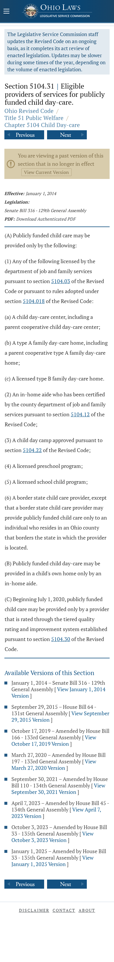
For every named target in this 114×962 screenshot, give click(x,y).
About (87, 910)
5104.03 (60, 281)
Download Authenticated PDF (45, 219)
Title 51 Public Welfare (33, 118)
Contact (64, 910)
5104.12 (80, 414)
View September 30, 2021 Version (58, 788)
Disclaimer (34, 910)
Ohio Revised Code (28, 111)
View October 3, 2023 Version (52, 836)
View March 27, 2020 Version (53, 764)
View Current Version (46, 172)
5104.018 (34, 301)
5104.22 (32, 450)
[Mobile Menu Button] (6, 12)
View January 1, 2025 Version (52, 861)
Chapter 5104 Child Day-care (42, 125)
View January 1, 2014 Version (58, 692)
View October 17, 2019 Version (53, 740)
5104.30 (60, 639)
